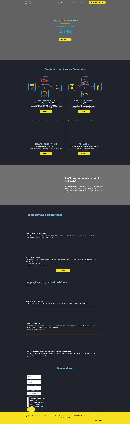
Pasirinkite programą (33, 396)
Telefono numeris (32, 385)
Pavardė (29, 379)
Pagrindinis (61, 3)
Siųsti (31, 409)
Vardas (29, 374)
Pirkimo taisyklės (98, 416)
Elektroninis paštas (32, 390)
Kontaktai (83, 3)
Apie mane (68, 3)
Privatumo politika (98, 420)
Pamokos (75, 3)
